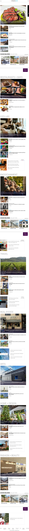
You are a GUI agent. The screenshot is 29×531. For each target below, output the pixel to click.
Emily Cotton (10, 428)
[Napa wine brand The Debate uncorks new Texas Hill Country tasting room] (13, 265)
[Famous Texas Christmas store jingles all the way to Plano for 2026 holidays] (13, 415)
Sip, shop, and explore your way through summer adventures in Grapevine (16, 442)
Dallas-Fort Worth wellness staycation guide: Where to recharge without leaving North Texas (13, 165)
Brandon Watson (2, 274)
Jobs (20, 528)
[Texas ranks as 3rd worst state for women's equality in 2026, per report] (4, 141)
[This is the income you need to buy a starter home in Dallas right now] (4, 344)
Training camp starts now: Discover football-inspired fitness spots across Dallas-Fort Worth (17, 153)
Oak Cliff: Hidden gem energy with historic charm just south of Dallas (13, 299)
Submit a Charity (13, 528)
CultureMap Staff (10, 148)
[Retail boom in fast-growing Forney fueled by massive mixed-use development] (4, 49)
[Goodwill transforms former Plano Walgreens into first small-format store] (4, 480)
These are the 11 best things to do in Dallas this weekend (17, 204)
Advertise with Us (17, 528)
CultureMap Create (10, 154)
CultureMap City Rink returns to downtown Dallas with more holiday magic (16, 519)
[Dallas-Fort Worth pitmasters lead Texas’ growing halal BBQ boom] (13, 89)
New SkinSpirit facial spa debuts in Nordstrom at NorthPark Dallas (12, 474)
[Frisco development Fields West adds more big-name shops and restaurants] (4, 435)
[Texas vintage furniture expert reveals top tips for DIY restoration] (4, 428)
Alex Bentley (10, 199)
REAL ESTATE (6, 312)
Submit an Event (9, 528)
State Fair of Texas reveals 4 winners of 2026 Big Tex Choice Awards (16, 354)
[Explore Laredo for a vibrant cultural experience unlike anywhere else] (4, 292)
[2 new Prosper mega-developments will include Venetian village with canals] (4, 28)
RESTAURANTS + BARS (11, 77)
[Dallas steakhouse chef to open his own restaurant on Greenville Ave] (13, 15)
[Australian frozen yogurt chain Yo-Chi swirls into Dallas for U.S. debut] (4, 102)
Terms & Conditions (23, 528)
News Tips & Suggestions (4, 528)
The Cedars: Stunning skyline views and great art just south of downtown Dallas (13, 305)
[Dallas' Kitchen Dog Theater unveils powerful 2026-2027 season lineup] (13, 375)
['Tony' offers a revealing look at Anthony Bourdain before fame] (4, 200)
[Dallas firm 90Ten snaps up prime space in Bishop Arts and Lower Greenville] (13, 323)
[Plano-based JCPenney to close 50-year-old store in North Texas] (4, 487)
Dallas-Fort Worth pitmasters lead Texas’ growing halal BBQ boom (12, 96)
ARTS (3, 364)
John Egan (10, 28)
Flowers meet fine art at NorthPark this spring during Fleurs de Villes (13, 245)
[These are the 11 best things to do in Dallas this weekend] (4, 206)
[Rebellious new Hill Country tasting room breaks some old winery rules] (4, 279)
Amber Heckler (10, 141)
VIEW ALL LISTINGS (25, 70)
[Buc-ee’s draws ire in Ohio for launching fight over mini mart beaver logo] (4, 35)
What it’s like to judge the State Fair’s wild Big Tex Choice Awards (16, 351)
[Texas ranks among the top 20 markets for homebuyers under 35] (4, 337)
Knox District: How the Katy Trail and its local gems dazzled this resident (13, 302)
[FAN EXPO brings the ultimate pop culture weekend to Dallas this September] (4, 213)
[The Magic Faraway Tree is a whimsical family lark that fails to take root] (13, 186)
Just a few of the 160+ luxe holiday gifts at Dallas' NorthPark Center (13, 249)
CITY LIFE (5, 116)
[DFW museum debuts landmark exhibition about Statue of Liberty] (4, 389)
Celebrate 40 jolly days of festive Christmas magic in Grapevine (16, 449)
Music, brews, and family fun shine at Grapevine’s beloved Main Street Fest (15, 446)
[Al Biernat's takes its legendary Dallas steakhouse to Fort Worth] (4, 109)
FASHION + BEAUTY (9, 455)
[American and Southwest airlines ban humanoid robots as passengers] (4, 286)
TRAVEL (4, 254)
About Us (1, 528)
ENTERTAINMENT (8, 174)
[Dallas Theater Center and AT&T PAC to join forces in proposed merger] (4, 396)
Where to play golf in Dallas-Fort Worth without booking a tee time (13, 168)
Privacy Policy (27, 528)
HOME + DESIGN (8, 403)
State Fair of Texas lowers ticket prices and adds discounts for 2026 (16, 357)
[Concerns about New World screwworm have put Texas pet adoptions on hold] (13, 128)
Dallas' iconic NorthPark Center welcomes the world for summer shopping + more (13, 242)
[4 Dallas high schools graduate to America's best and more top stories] (4, 42)
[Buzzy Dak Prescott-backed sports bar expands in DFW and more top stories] (4, 148)
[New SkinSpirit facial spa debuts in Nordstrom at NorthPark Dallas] (13, 467)
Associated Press (10, 35)
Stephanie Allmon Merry (11, 102)
